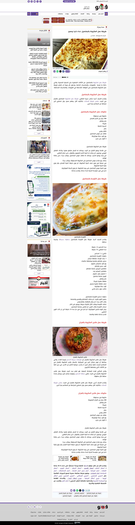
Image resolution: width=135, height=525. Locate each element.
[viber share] (71, 490)
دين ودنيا (102, 516)
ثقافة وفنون (74, 14)
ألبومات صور (89, 516)
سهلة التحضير (80, 373)
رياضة (88, 14)
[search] (28, 14)
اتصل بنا (70, 519)
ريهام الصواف (102, 71)
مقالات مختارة (46, 512)
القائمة (34, 14)
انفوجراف (78, 516)
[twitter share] (60, 71)
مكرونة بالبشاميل (67, 496)
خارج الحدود (60, 512)
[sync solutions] (77, 523)
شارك (67, 71)
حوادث (67, 14)
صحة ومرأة (33, 512)
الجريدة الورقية (68, 1)
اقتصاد (82, 14)
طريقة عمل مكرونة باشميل (65, 493)
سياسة (94, 14)
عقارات (39, 512)
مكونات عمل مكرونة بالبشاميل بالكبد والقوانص (85, 496)
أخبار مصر (101, 14)
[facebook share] (63, 71)
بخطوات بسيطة (64, 239)
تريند (83, 516)
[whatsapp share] (57, 71)
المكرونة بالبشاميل (79, 493)
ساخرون (96, 516)
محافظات (60, 14)
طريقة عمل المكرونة (99, 82)
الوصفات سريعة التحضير (74, 359)
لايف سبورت (33, 516)
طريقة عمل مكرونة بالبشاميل (94, 493)
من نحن (76, 519)
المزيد (38, 133)
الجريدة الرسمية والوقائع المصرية (46, 516)
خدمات (53, 512)
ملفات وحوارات (70, 516)
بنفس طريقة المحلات (91, 101)
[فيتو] (101, 7)
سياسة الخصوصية (61, 519)
